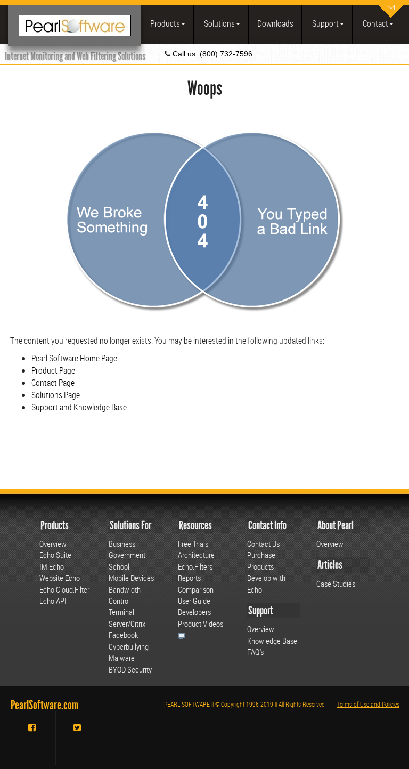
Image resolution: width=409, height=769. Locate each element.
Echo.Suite (55, 554)
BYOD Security (130, 669)
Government (127, 554)
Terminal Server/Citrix (127, 617)
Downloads (275, 23)
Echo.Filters (195, 566)
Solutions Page (55, 395)
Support (324, 23)
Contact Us (263, 543)
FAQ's (255, 651)
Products (164, 23)
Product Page (53, 370)
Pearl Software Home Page (74, 358)
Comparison (196, 589)
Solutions (218, 23)
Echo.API (53, 600)
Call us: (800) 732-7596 (211, 54)
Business (122, 543)
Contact (374, 23)
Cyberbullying (129, 646)
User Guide (194, 600)
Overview (53, 543)
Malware (122, 657)
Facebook (123, 634)
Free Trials (193, 543)
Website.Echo (59, 577)
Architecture (196, 554)
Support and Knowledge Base (79, 407)
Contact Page (53, 382)
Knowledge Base (272, 640)
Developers (194, 611)
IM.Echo (51, 566)
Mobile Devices (131, 577)
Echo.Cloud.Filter (64, 589)
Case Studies (335, 583)
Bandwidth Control (125, 595)
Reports (189, 577)
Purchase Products (261, 560)
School (119, 566)
